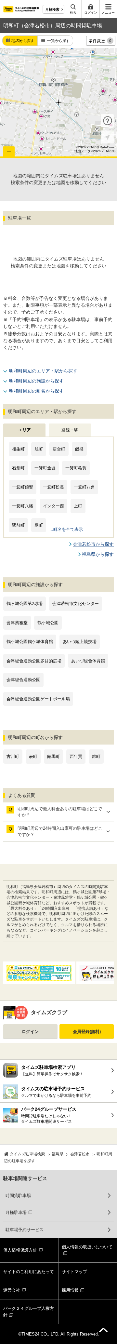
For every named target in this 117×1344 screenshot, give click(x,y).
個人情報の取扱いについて (87, 1246)
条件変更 (99, 40)
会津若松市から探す (93, 544)
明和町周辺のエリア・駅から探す (43, 370)
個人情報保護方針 (20, 1250)
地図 (22, 40)
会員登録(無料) (87, 1031)
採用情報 (70, 1290)
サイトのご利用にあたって (28, 1271)
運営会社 (11, 1290)
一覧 (58, 40)
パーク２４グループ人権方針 (28, 1311)
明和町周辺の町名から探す (36, 391)
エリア (24, 429)
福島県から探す (98, 554)
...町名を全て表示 (66, 529)
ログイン (30, 1031)
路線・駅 (69, 429)
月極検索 (52, 9)
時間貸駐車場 (18, 1195)
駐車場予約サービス (25, 1229)
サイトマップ (74, 1271)
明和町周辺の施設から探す (36, 380)
